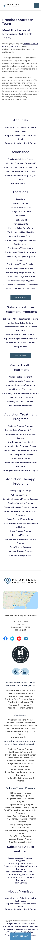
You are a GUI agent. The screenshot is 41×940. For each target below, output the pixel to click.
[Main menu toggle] (36, 5)
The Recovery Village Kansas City (20, 272)
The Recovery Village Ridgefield (21, 280)
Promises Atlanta (20, 224)
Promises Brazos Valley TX (20, 705)
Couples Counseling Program (20, 503)
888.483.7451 (20, 355)
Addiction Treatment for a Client (20, 171)
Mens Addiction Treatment (20, 757)
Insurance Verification (20, 183)
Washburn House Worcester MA (20, 690)
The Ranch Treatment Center (20, 693)
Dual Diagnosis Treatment (20, 752)
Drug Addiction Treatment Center (20, 430)
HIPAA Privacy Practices (27, 926)
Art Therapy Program (20, 495)
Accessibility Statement (14, 929)
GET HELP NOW (21, 936)
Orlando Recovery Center (20, 236)
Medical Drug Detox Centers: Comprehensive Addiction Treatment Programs (20, 327)
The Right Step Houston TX (20, 702)
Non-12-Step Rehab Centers (20, 454)
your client (14, 46)
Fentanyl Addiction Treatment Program (20, 470)
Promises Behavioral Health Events (20, 143)
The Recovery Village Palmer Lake (20, 276)
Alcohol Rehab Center (20, 458)
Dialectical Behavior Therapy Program (20, 507)
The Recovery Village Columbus (20, 264)
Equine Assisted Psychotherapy (21, 519)
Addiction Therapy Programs (20, 426)
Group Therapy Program (20, 531)
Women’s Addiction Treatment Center (21, 450)
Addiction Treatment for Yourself (20, 163)
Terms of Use (13, 932)
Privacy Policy (32, 929)
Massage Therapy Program (20, 551)
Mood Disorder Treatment (20, 389)
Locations (20, 199)
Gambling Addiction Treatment (20, 401)
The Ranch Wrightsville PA (20, 696)
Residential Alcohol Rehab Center (20, 334)
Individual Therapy (20, 535)
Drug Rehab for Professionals (20, 442)
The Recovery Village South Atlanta (20, 252)
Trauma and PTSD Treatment (21, 397)
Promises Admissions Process (20, 159)
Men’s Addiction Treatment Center (20, 446)
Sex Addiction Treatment (20, 405)
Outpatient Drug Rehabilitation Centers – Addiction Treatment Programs (20, 877)
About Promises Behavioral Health (20, 127)
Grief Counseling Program (20, 555)
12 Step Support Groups (20, 490)
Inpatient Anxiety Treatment (21, 381)
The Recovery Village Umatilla (20, 232)
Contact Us (20, 297)
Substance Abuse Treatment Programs (20, 319)
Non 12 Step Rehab (20, 766)
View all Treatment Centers (20, 708)
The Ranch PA (20, 215)
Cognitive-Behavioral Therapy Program (20, 499)
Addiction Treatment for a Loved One (20, 167)
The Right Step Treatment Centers (20, 699)
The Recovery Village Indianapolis (20, 268)
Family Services (20, 346)
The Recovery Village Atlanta (20, 248)
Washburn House (20, 203)
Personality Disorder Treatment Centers (20, 393)
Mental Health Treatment (20, 377)
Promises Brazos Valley (20, 207)
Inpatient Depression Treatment (20, 385)
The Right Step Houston (20, 211)
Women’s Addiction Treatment (20, 760)
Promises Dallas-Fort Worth (20, 228)
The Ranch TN (20, 220)
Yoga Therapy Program (20, 547)
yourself (26, 43)
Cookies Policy (27, 932)
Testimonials (20, 131)
